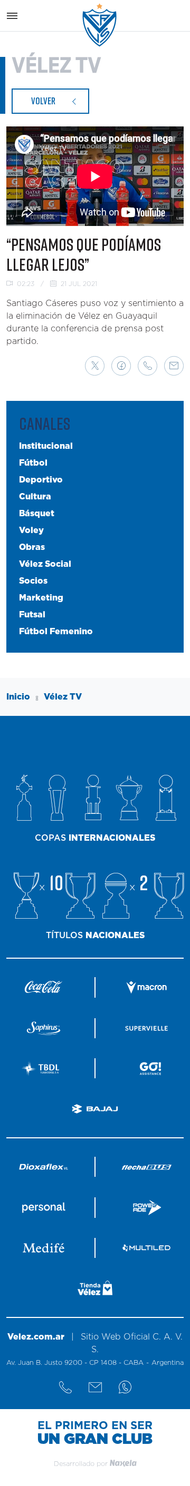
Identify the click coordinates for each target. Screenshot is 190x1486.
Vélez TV (63, 697)
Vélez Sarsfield (100, 25)
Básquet (36, 513)
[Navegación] (12, 16)
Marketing (41, 598)
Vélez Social (45, 564)
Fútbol (33, 463)
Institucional (46, 446)
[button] (94, 366)
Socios (33, 581)
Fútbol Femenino (56, 631)
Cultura (35, 497)
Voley (31, 530)
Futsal (32, 615)
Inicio (18, 697)
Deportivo (41, 480)
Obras (32, 547)
